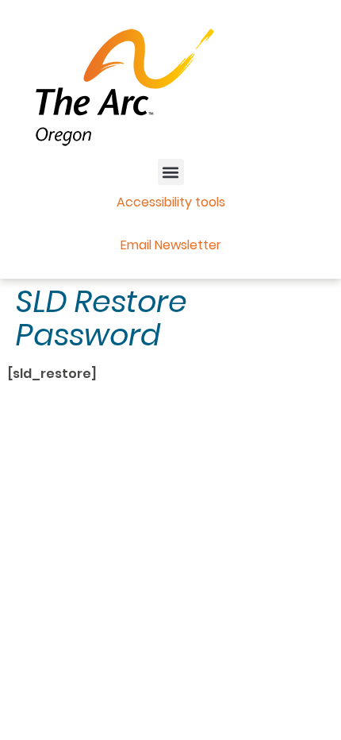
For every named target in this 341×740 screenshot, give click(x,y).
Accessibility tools (171, 202)
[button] (171, 172)
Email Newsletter (171, 245)
